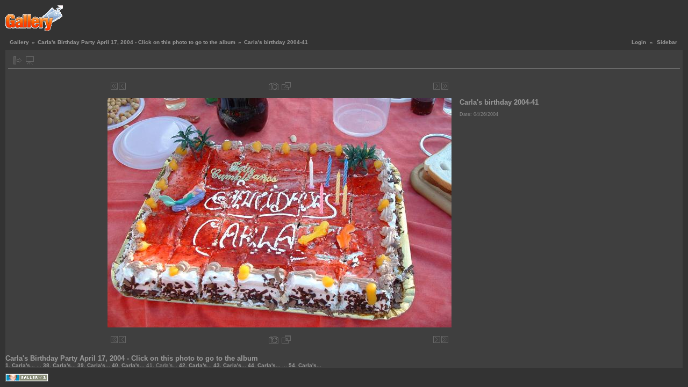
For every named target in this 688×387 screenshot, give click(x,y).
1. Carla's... (21, 365)
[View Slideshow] (30, 60)
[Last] (445, 86)
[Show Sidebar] (17, 60)
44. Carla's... (265, 365)
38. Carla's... (60, 365)
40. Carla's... (129, 365)
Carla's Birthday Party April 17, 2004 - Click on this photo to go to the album (136, 42)
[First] (114, 86)
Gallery (19, 42)
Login (639, 42)
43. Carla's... (230, 365)
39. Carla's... (94, 365)
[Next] (437, 86)
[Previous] (122, 86)
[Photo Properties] (273, 86)
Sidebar (667, 42)
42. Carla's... (196, 365)
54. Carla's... (305, 365)
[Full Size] (286, 86)
